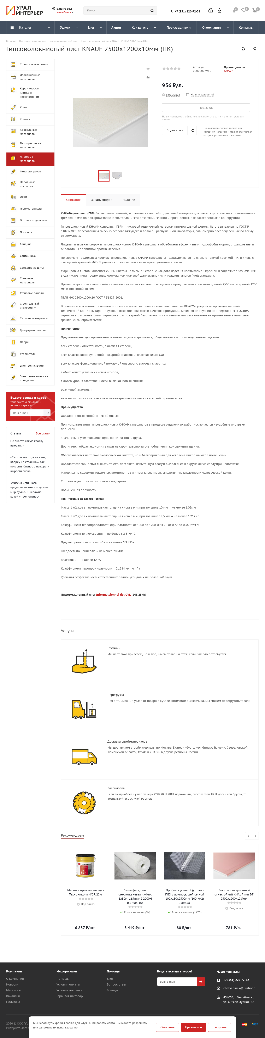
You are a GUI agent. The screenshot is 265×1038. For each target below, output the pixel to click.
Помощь (63, 979)
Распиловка (116, 788)
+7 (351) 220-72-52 (187, 11)
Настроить (219, 1027)
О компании (15, 979)
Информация (67, 971)
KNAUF (228, 70)
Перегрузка (115, 695)
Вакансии (13, 996)
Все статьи (43, 433)
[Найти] (152, 10)
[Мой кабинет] (210, 10)
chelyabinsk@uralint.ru (240, 988)
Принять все (193, 1027)
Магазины (13, 990)
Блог (110, 979)
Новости (12, 984)
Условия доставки (69, 990)
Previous (248, 836)
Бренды (112, 990)
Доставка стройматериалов (127, 741)
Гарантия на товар (70, 996)
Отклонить (167, 1027)
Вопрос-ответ (116, 984)
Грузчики (113, 648)
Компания (14, 971)
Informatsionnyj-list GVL (113, 594)
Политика (13, 1002)
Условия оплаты (68, 984)
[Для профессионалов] (219, 10)
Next (255, 836)
